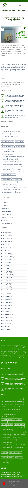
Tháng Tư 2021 (5, 323)
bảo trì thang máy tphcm (7, 138)
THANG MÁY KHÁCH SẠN (7, 424)
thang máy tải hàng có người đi (8, 174)
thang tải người (5, 184)
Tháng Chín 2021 (5, 311)
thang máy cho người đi (7, 429)
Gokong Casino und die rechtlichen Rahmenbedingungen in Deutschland (15, 106)
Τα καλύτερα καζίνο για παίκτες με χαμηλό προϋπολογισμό (15, 116)
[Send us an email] (11, 363)
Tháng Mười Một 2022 (7, 290)
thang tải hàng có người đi (15, 452)
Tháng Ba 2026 (5, 248)
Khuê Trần (20, 24)
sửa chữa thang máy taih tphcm (9, 414)
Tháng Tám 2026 (5, 232)
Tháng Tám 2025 (5, 269)
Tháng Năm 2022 (5, 305)
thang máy (6, 15)
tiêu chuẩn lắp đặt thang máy (8, 192)
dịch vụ (3, 202)
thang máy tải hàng (17, 169)
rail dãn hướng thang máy (7, 411)
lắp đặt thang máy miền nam (8, 144)
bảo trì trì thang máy (19, 404)
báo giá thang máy (19, 399)
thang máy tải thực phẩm (17, 447)
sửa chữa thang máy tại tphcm (8, 154)
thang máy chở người (20, 432)
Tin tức (20, 15)
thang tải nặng (13, 184)
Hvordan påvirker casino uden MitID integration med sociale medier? (15, 95)
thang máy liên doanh (6, 166)
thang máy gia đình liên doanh (18, 434)
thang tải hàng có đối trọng (8, 455)
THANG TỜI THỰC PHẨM (15, 460)
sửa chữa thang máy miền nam (8, 149)
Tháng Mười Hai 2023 (7, 275)
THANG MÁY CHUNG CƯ (14, 422)
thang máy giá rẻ (18, 164)
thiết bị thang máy (16, 189)
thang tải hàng (23, 64)
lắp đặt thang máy (21, 66)
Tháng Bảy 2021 (5, 317)
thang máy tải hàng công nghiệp (9, 439)
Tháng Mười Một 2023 (7, 278)
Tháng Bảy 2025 (5, 272)
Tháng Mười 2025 (6, 263)
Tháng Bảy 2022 (5, 302)
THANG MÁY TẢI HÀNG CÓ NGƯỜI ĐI (10, 427)
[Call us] (14, 363)
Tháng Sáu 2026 (5, 238)
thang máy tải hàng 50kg (7, 171)
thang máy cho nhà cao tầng (8, 432)
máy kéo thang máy (16, 409)
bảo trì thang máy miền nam (17, 133)
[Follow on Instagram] (5, 363)
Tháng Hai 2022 (5, 308)
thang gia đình (20, 156)
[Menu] (20, 5)
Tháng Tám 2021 (5, 314)
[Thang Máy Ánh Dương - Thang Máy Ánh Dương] (9, 5)
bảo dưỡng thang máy (15, 131)
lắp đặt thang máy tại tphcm (7, 67)
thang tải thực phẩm (6, 187)
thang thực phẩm (13, 15)
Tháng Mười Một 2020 (7, 329)
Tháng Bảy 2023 (5, 284)
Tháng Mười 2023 (6, 281)
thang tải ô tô (15, 187)
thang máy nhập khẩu (17, 166)
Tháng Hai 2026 (5, 251)
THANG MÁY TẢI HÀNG (19, 424)
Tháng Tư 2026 (5, 244)
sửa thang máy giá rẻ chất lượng (9, 156)
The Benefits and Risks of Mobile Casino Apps (14, 111)
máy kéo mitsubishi (6, 409)
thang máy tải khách (21, 177)
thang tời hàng (22, 187)
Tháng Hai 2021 (5, 326)
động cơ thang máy (20, 192)
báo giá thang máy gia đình (8, 401)
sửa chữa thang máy (18, 67)
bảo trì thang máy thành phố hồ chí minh (10, 136)
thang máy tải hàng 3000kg (20, 171)
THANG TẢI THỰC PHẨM (7, 449)
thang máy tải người (6, 179)
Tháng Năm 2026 (5, 242)
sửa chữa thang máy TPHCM (8, 151)
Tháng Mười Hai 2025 (7, 257)
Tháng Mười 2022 (6, 293)
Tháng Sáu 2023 (5, 287)
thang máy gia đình (14, 15)
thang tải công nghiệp (19, 449)
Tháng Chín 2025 (5, 266)
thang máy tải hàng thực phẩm (8, 177)
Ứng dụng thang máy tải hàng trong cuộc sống (14, 19)
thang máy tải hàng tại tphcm (8, 444)
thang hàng (19, 419)
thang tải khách (22, 182)
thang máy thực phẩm (10, 70)
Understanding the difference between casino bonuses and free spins (15, 101)
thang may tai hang (13, 159)
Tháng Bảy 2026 (5, 235)
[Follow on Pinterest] (16, 363)
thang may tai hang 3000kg (8, 161)
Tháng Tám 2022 (5, 299)
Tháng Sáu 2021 (5, 320)
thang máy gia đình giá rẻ (7, 164)
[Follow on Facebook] (2, 363)
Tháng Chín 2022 (5, 296)
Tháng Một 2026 (5, 254)
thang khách (4, 159)
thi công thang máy (6, 189)
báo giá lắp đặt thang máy (7, 399)
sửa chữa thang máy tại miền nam (9, 416)
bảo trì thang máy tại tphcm (8, 141)
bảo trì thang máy (5, 133)
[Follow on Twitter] (8, 363)
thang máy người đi (6, 437)
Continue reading (14, 59)
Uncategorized (5, 223)
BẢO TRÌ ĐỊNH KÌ (5, 131)
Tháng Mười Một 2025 (7, 260)
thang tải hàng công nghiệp (8, 457)
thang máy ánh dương (17, 179)
